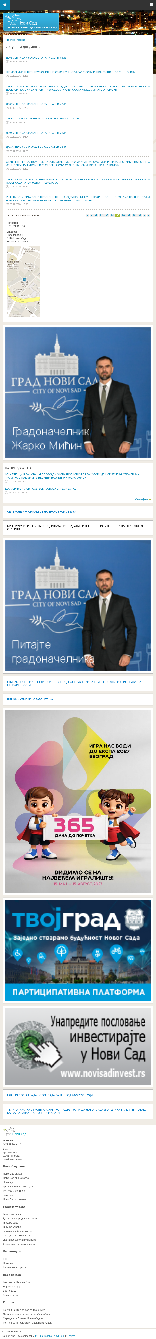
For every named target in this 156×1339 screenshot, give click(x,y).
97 (128, 215)
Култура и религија (14, 1190)
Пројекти (8, 1263)
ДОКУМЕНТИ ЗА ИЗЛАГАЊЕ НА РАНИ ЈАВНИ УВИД (36, 57)
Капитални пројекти (14, 1267)
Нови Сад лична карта (16, 1178)
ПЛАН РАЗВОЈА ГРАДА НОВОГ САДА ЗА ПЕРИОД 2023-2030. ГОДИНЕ (51, 1095)
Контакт (8, 1302)
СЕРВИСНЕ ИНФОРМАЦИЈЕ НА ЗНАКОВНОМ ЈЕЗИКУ (41, 511)
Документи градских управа (19, 1244)
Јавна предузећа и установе (19, 1239)
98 (134, 215)
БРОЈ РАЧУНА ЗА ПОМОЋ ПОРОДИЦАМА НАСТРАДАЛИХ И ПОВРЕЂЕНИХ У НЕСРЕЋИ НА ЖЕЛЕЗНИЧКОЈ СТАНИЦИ (76, 528)
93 (106, 215)
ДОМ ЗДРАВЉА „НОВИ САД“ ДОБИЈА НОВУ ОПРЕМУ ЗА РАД (40, 488)
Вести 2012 (9, 1290)
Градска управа (14, 1206)
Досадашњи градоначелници (20, 1218)
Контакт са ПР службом (16, 1282)
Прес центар (12, 1274)
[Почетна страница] (31, 30)
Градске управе (12, 1227)
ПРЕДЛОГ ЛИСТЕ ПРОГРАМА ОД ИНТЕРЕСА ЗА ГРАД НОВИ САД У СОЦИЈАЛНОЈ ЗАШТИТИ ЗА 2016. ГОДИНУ (70, 72)
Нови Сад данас (14, 1166)
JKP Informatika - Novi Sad (49, 1336)
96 (123, 215)
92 (101, 215)
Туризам (8, 1195)
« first (87, 215)
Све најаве (141, 499)
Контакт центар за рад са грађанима (24, 1310)
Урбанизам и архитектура (18, 1186)
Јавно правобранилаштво (18, 1231)
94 (112, 215)
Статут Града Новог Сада (18, 1235)
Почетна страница (15, 40)
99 (139, 215)
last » (148, 215)
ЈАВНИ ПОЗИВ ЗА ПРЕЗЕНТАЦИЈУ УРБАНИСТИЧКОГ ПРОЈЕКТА (44, 118)
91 (95, 215)
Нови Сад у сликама (14, 1199)
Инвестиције (12, 1251)
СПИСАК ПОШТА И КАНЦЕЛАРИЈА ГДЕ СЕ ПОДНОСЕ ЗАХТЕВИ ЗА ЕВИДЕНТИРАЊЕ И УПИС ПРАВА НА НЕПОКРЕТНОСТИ (74, 683)
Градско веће (10, 1222)
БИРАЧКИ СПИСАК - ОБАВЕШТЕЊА (30, 699)
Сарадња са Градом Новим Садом (23, 1318)
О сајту (70, 1336)
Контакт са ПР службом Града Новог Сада (27, 1322)
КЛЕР (6, 1259)
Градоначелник (12, 1214)
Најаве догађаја (18, 468)
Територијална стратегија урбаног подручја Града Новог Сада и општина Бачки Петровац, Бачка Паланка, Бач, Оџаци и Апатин (76, 1111)
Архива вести (10, 1295)
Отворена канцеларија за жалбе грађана (27, 1314)
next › (144, 215)
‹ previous (91, 215)
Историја (8, 1182)
